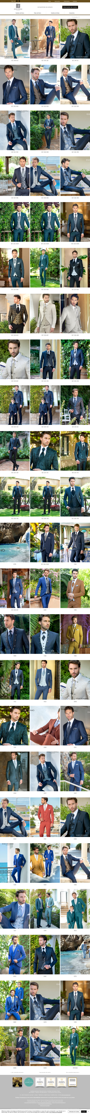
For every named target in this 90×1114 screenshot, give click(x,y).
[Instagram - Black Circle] (19, 1)
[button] (20, 13)
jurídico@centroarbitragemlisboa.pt (58, 1102)
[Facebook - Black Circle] (17, 1)
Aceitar (83, 1111)
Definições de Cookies (74, 1111)
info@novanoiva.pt (65, 1095)
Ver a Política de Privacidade (55, 1112)
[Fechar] (88, 1111)
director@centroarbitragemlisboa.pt (44, 1102)
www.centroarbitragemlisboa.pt (30, 1102)
